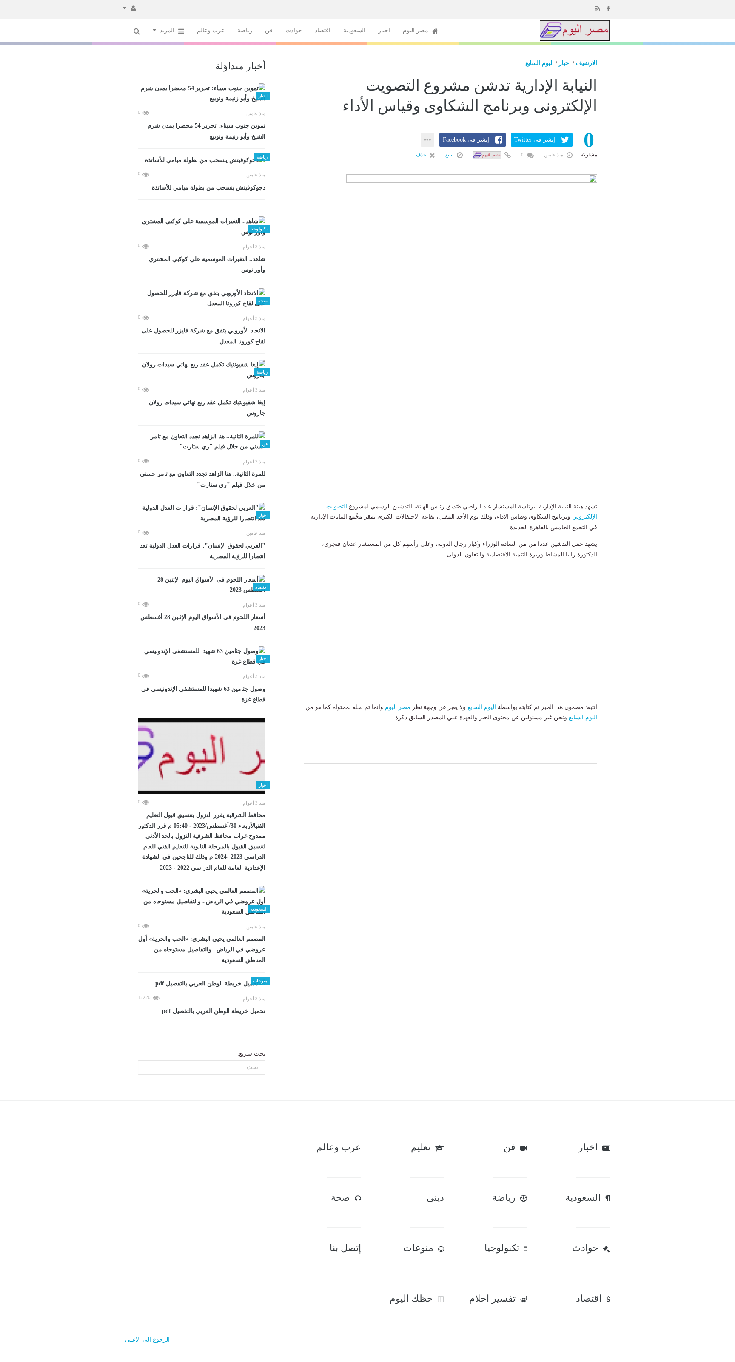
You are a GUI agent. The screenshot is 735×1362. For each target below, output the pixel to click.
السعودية (354, 30)
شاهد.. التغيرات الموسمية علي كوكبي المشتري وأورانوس (207, 264)
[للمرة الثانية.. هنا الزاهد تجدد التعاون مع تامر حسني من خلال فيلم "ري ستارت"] (201, 441)
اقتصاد (322, 30)
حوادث (293, 30)
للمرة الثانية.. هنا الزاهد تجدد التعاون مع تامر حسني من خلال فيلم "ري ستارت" (202, 479)
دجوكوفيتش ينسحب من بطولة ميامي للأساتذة (208, 187)
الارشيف (586, 63)
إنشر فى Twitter (534, 139)
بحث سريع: (251, 1053)
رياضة (244, 30)
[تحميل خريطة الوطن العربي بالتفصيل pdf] (201, 984)
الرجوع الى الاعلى (147, 1339)
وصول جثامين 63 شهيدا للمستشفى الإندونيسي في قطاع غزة (203, 694)
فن (269, 30)
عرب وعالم (211, 30)
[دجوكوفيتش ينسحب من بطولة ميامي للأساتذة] (201, 160)
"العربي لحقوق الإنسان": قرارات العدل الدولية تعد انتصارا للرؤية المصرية (202, 551)
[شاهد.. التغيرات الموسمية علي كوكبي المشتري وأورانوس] (201, 226)
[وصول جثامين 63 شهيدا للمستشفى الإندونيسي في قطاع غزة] (201, 656)
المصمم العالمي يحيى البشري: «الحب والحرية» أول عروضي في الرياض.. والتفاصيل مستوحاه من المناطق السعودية (201, 949)
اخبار (384, 30)
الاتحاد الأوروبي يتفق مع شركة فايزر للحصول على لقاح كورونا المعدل (203, 336)
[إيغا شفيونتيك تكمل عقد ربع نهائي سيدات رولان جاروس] (201, 370)
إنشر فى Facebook (466, 139)
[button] (129, 8)
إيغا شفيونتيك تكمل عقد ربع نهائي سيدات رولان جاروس (207, 408)
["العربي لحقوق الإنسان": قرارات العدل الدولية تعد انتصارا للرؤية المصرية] (201, 513)
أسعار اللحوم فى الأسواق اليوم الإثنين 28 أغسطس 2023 (202, 622)
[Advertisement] (450, 448)
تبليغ (450, 154)
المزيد (168, 30)
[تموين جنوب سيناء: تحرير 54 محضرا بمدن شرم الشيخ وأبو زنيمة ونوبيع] (201, 93)
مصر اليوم (416, 30)
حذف (421, 154)
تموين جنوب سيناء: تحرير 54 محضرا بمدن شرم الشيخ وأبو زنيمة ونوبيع (206, 131)
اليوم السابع (539, 63)
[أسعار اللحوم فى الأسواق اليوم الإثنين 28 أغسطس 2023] (201, 585)
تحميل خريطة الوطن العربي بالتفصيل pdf (213, 1011)
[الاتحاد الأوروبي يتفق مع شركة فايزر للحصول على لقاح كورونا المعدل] (201, 298)
